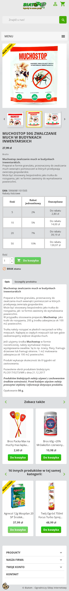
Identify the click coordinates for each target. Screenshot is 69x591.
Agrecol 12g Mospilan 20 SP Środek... (18, 515)
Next (63, 400)
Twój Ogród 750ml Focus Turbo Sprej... (51, 515)
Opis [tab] (7, 281)
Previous (4, 400)
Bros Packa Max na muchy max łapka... (18, 443)
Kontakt (12, 574)
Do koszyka (28, 260)
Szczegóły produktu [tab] (26, 281)
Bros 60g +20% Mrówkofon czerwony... (50, 443)
